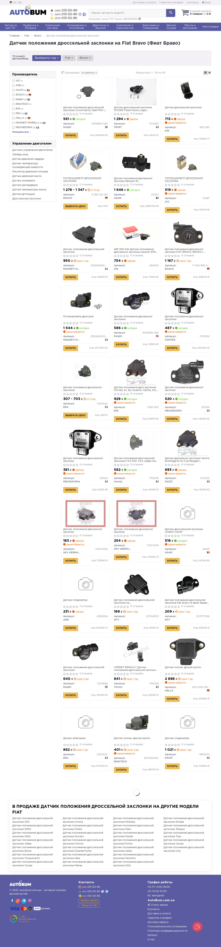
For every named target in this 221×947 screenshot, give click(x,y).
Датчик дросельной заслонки (183, 108)
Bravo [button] (84, 58)
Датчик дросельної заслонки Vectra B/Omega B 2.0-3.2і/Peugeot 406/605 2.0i (187, 459)
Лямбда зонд (20, 155)
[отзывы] (22, 919)
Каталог (152, 935)
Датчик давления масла (26, 176)
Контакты (193, 3)
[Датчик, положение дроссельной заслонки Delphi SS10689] (85, 652)
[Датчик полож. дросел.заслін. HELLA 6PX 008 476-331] (187, 652)
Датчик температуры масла (29, 190)
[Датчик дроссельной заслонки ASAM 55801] (187, 513)
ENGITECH (23, 104)
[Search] (170, 13)
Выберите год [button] (46, 58)
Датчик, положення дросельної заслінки (82, 530)
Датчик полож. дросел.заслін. (183, 667)
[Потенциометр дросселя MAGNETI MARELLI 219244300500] (85, 301)
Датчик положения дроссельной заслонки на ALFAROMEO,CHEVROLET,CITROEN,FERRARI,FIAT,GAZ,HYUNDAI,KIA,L (136, 601)
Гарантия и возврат (171, 3)
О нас (151, 940)
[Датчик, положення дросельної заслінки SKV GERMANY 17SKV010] (136, 513)
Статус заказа (159, 905)
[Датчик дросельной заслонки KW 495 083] (187, 91)
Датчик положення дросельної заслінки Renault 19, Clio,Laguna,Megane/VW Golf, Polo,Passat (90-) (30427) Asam (133, 179)
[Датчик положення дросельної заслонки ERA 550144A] (85, 372)
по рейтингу (88, 73)
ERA (20, 113)
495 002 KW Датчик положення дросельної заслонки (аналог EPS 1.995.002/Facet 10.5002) (135, 250)
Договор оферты (158, 922)
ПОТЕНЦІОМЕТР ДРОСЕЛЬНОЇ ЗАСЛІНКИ (82, 179)
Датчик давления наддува (28, 159)
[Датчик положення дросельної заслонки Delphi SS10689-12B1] (136, 301)
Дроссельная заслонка (26, 199)
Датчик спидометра (75, 600)
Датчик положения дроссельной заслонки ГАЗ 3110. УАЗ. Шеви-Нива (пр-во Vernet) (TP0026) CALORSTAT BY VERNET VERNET (136, 459)
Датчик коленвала (23, 181)
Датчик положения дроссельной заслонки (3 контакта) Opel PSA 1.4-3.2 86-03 (85, 109)
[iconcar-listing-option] (209, 73)
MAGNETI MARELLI (29, 123)
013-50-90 (66, 10)
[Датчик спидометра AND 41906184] (85, 584)
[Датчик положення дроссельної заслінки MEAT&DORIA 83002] (85, 443)
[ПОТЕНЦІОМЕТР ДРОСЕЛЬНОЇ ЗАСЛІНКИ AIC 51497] (187, 163)
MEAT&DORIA (26, 127)
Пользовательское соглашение (167, 927)
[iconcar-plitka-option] (205, 73)
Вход (207, 3)
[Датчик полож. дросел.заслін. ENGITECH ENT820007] (136, 723)
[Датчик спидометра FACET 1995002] (187, 723)
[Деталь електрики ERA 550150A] (85, 723)
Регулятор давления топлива (30, 172)
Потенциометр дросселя (78, 317)
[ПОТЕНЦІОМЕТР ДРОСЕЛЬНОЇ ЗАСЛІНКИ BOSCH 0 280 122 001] (85, 163)
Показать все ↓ (21, 132)
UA (14, 3)
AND (20, 85)
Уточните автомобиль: (20, 57)
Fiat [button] (68, 58)
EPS (19, 109)
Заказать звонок (89, 901)
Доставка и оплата (144, 3)
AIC (19, 81)
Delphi (21, 99)
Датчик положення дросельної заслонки (133, 318)
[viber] (12, 901)
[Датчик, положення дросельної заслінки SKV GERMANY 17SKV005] (85, 513)
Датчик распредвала (25, 185)
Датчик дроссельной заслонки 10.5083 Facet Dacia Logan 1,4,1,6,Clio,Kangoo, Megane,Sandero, (135, 109)
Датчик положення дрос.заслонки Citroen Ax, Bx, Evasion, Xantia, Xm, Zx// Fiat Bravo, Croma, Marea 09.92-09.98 (136, 388)
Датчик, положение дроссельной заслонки (83, 250)
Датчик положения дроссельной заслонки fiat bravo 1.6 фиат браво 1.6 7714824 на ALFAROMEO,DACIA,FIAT (186, 601)
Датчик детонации (23, 194)
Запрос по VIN (89, 906)
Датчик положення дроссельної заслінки (83, 459)
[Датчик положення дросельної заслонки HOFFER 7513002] (187, 301)
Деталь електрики (74, 738)
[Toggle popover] (197, 926)
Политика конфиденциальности (168, 931)
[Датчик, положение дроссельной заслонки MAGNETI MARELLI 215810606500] (85, 234)
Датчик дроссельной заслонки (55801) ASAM (184, 530)
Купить (70, 136)
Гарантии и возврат (160, 918)
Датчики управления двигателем (32, 150)
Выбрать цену (75, 206)
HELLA (21, 118)
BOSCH (22, 95)
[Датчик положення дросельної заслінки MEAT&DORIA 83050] (187, 372)
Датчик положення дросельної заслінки (184, 388)
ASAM (21, 90)
